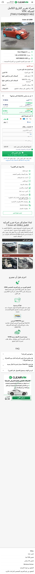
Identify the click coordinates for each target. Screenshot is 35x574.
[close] (32, 2)
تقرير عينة (31, 554)
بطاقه (4, 119)
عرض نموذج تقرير (17, 213)
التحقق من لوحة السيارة (27, 568)
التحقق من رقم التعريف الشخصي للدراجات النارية (20, 571)
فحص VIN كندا (29, 557)
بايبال (4, 122)
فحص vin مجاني (29, 561)
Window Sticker (29, 564)
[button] (32, 72)
